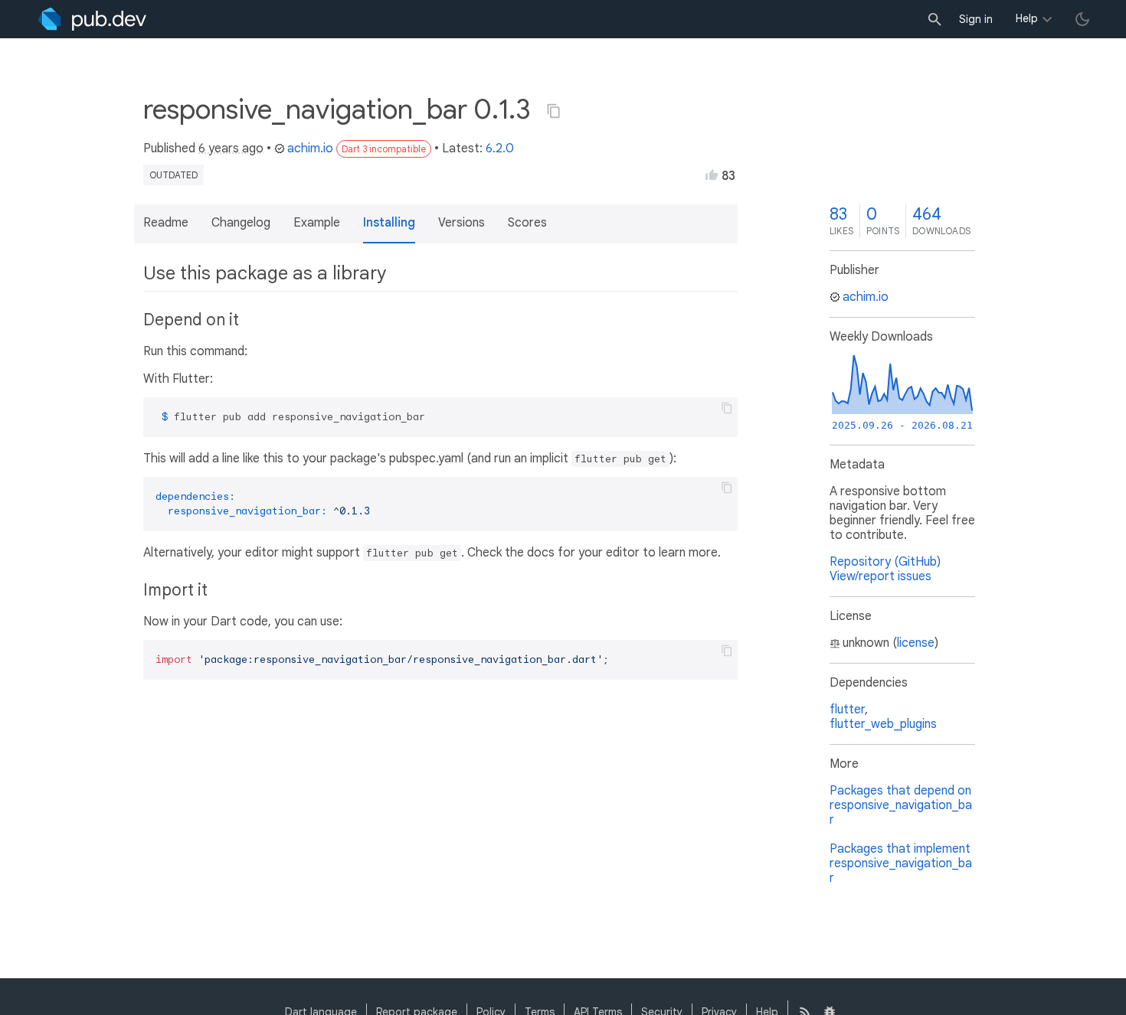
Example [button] (316, 222)
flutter (847, 709)
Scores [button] (527, 222)
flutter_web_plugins (883, 724)
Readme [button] (165, 222)
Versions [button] (461, 222)
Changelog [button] (240, 222)
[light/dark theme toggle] (1082, 19)
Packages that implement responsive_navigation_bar (901, 863)
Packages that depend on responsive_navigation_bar (901, 805)
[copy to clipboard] (727, 408)
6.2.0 (500, 148)
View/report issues (880, 576)
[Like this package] (711, 174)
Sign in (976, 19)
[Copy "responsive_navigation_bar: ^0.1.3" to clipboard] (553, 111)
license (916, 643)
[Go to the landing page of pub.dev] (92, 19)
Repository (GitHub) (885, 562)
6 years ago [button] (230, 148)
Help (1027, 18)
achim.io (310, 148)
